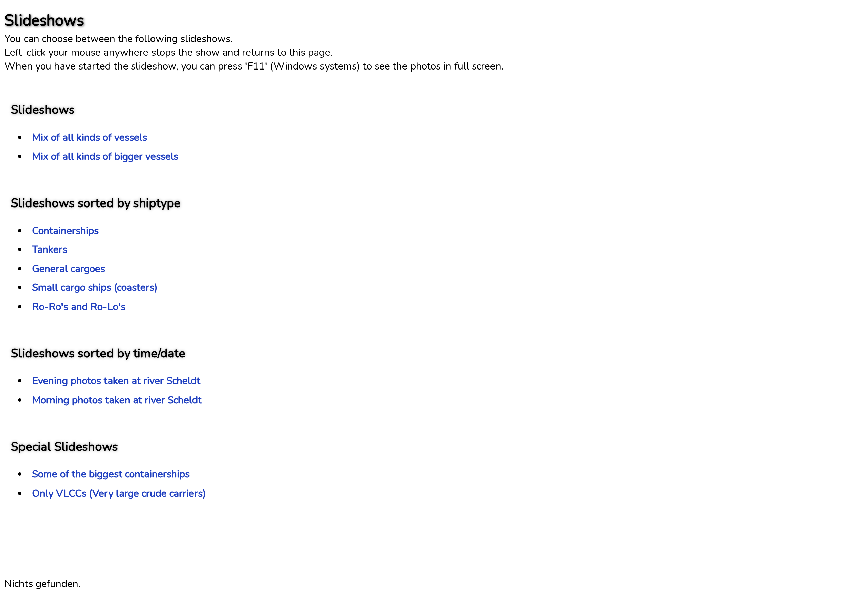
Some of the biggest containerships (111, 474)
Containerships (65, 231)
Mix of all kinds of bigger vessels (105, 157)
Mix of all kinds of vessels (89, 137)
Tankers (49, 250)
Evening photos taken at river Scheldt (116, 381)
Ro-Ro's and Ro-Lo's (78, 307)
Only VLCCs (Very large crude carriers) (119, 493)
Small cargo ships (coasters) (95, 287)
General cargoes (68, 269)
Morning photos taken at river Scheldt (117, 400)
